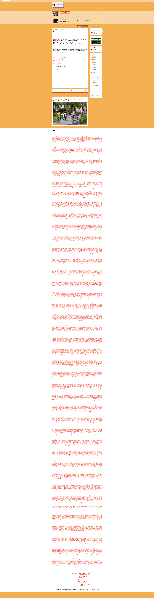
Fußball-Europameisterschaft (76, 260)
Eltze (100, 227)
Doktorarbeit (65, 214)
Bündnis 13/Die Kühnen (82, 188)
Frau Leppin (88, 252)
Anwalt (94, 149)
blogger (69, 177)
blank (91, 176)
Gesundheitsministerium (85, 272)
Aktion (78, 137)
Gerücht (98, 269)
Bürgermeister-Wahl (64, 192)
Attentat (64, 153)
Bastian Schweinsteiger (61, 162)
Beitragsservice (81, 165)
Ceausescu (84, 195)
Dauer (76, 206)
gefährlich (71, 264)
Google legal (96, 275)
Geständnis (96, 271)
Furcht (53, 260)
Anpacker (63, 148)
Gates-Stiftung (80, 262)
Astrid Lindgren (98, 152)
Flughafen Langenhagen (58, 249)
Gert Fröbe (91, 269)
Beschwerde (79, 170)
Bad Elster (77, 160)
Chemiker (82, 196)
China (99, 196)
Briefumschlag (72, 182)
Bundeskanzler (64, 186)
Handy (70, 284)
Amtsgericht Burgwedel (81, 141)
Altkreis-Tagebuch (78, 140)
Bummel (64, 185)
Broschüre (89, 182)
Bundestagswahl (70, 187)
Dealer (56, 207)
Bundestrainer (81, 187)
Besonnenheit (96, 170)
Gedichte (91, 263)
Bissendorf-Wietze (81, 176)
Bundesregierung (86, 186)
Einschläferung (95, 225)
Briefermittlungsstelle (99, 181)
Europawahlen (71, 236)
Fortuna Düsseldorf (59, 250)
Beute (73, 173)
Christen (78, 197)
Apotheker (53, 151)
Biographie (53, 176)
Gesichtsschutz (82, 271)
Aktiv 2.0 (93, 137)
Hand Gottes (77, 283)
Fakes (77, 239)
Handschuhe (54, 284)
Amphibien (62, 141)
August (94, 80)
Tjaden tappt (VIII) (95, 91)
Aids (60, 137)
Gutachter (92, 280)
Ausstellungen (83, 158)
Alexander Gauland (76, 138)
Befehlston (100, 163)
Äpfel (89, 150)
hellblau (65, 292)
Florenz (79, 248)
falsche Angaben (88, 239)
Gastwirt (77, 262)
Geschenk (82, 270)
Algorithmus (89, 138)
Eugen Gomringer (71, 235)
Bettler (68, 173)
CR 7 (56, 205)
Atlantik (56, 153)
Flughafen (53, 249)
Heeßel (79, 288)
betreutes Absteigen (64, 172)
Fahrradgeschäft (76, 238)
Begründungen (91, 164)
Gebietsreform (87, 262)
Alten (68, 139)
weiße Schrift (79, 59)
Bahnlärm (97, 160)
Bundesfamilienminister (76, 185)
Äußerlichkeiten (67, 158)
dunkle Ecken (100, 218)
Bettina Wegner (61, 173)
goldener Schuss (81, 275)
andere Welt (91, 142)
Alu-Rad (101, 140)
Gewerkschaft (81, 273)
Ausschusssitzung (54, 158)
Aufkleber (100, 153)
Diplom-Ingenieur (72, 213)
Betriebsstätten (90, 172)
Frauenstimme (65, 253)
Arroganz (60, 152)
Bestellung (82, 171)
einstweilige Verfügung (65, 226)
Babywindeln (54, 160)
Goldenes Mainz (86, 275)
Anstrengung (94, 148)
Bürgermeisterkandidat (71, 192)
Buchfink (53, 184)
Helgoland (62, 292)
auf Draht (79, 153)
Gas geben (57, 262)
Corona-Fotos (93, 202)
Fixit (90, 247)
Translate (95, 33)
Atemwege (53, 153)
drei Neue (92, 216)
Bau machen (76, 162)
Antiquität (67, 149)
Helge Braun (59, 292)
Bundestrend (85, 187)
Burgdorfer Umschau (57, 191)
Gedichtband (87, 263)
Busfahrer (70, 193)
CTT (61, 205)
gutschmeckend (82, 281)
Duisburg (79, 218)
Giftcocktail (97, 273)
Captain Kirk (81, 194)
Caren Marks (85, 194)
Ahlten (101, 136)
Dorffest (84, 215)
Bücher (82, 183)
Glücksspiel (56, 275)
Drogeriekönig (57, 218)
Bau (74, 162)
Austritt (89, 158)
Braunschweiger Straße (71, 181)
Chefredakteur (77, 196)
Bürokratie (63, 193)
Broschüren (92, 182)
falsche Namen (98, 239)
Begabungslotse (61, 164)
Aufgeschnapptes (92, 153)
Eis (96, 226)
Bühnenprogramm (54, 185)
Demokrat (68, 207)
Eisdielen (53, 227)
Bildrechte (64, 175)
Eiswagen (65, 227)
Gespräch (90, 271)
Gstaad (69, 280)
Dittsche (97, 213)
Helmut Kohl (94, 292)
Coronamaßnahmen (55, 204)
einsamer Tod (84, 225)
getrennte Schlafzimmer (58, 273)
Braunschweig (66, 181)
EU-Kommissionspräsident (65, 235)
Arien (88, 151)
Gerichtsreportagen (81, 269)
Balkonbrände (59, 161)
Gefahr (59, 264)
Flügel (101, 248)
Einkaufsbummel (72, 224)
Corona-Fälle (88, 202)
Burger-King (83, 191)
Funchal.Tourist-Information (59, 259)
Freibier (86, 253)
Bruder (63, 183)
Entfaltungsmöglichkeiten (58, 229)
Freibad (84, 253)
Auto (58, 159)
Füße (58, 261)
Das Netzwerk (60, 206)
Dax (99, 206)
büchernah (92, 183)
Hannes (75, 284)
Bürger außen (71, 191)
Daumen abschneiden (91, 206)
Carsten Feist (100, 194)
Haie (75, 282)
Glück (101, 274)
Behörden (56, 165)
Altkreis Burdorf (58, 140)
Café (68, 194)
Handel (97, 283)
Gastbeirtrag (65, 262)
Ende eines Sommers (66, 228)
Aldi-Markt (72, 138)
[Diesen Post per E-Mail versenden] (61, 57)
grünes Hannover (54, 280)
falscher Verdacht (80, 240)
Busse (86, 193)
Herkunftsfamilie (93, 293)
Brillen (80, 182)
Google (93, 275)
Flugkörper (64, 249)
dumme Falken (83, 218)
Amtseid (65, 141)
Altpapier (90, 140)
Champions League (55, 196)
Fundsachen (70, 259)
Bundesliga (74, 186)
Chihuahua (96, 196)
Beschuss (76, 170)
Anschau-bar (55, 97)
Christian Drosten (86, 197)
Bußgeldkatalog (96, 193)
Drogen (82, 217)
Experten (73, 237)
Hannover (78, 284)
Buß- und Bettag (82, 193)
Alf (79, 138)
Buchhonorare (84, 184)
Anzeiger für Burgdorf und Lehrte (83, 150)
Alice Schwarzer (93, 138)
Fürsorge (55, 260)
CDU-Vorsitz (81, 195)
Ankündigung (54, 147)
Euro (75, 235)
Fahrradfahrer (72, 238)
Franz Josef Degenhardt (61, 252)
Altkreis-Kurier (73, 140)
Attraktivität (70, 153)
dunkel (94, 218)
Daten (66, 206)
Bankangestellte (75, 161)
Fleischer (96, 247)
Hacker (61, 282)
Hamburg (86, 282)
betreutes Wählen (76, 172)
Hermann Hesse (97, 293)
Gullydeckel (71, 280)
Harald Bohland (83, 286)
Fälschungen (89, 240)
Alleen (97, 138)
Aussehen (58, 158)
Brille (78, 182)
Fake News (60, 239)
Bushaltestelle (77, 193)
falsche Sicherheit (56, 240)
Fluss (75, 249)
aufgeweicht (97, 153)
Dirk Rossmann (77, 213)
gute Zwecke (54, 281)
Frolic (56, 258)
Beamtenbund (77, 163)
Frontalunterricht (66, 258)
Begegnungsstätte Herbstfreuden (73, 164)
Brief (89, 181)
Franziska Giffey (83, 252)
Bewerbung (91, 173)
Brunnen (68, 183)
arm (89, 151)
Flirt (72, 248)
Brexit (88, 181)
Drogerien (61, 218)
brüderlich (65, 183)
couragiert (90, 204)
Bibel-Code (55, 174)
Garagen (94, 261)
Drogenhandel (91, 217)
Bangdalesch (69, 161)
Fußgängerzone (69, 261)
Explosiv (78, 237)
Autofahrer (71, 159)
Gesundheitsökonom (92, 272)
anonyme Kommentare (98, 147)
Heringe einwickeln (85, 293)
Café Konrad (70, 194)
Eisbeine (98, 226)
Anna (60, 147)
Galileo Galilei (91, 261)
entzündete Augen (87, 230)
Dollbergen (74, 214)
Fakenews (75, 239)
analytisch (78, 142)
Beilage (72, 165)
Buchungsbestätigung (94, 184)
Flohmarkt (76, 248)
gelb (63, 59)
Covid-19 (98, 204)
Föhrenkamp (82, 249)
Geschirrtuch (54, 271)
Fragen (84, 250)
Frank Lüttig (98, 250)
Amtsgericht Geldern (88, 141)
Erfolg (68, 231)
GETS (63, 273)
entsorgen (60, 230)
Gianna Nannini (93, 273)
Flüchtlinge (84, 248)
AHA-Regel (98, 136)
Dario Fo (99, 205)
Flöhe (73, 248)
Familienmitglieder (64, 241)
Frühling (80, 258)
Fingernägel (60, 247)
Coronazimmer (63, 204)
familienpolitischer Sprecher (75, 241)
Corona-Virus (94, 203)
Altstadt (93, 140)
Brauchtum (56, 181)
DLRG (56, 214)
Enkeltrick (93, 228)
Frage (82, 250)
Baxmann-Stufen (99, 162)
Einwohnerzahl (94, 226)
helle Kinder (71, 292)
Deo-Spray (100, 207)
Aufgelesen (83, 153)
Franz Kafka (73, 252)
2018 (93, 66)
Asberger (84, 152)
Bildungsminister (80, 175)
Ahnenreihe (53, 137)
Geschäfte (60, 270)
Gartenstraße (54, 262)
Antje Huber (80, 149)
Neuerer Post (56, 90)
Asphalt (91, 152)
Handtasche (57, 284)
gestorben (100, 271)
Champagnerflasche (99, 195)
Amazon (53, 141)
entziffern (79, 230)
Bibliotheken (59, 174)
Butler (58, 194)
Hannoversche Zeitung (66, 285)
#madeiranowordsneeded (60, 131)
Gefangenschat (75, 264)
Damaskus (69, 205)
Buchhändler (61, 184)
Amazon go (57, 141)
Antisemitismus (71, 149)
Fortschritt (97, 249)
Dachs (63, 205)
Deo (93, 207)
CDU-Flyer (73, 195)
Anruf (66, 148)
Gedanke (78, 263)
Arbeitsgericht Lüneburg (66, 151)
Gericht (75, 269)
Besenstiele (85, 170)
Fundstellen (77, 259)
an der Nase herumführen (67, 142)
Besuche (100, 171)
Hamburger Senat (58, 283)
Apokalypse (91, 150)
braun (58, 181)
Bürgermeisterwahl (77, 192)
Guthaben (78, 281)
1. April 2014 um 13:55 (63, 66)
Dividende (99, 213)
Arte (62, 152)
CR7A (58, 205)
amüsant (62, 142)
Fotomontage (74, 250)
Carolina (96, 194)
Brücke (60, 183)
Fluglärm (67, 249)
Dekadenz (62, 207)
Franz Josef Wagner (68, 252)
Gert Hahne (95, 269)
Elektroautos (82, 227)
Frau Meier (91, 252)
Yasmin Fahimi (58, 60)
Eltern (95, 227)
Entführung (72, 229)
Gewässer (68, 273)
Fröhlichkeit (53, 258)
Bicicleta (62, 174)
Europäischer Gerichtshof (90, 235)
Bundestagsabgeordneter (63, 187)
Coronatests (59, 204)
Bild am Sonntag (88, 174)
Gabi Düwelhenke (84, 261)
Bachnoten (60, 160)
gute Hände (96, 280)
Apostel (95, 150)
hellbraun (68, 292)
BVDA (60, 194)
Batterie (67, 162)
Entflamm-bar (68, 229)
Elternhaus (97, 227)
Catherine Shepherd (63, 195)
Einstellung (60, 226)
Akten (72, 137)
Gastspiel (74, 262)
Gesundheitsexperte (66, 272)
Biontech (59, 176)
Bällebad (64, 161)
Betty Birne (71, 173)
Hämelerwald (71, 283)
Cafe (66, 194)
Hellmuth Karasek (76, 292)
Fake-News (71, 239)
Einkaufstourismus (99, 224)
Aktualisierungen (97, 137)
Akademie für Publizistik (64, 137)
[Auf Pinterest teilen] (66, 57)
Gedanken (81, 263)
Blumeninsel (87, 177)
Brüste (70, 183)
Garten (97, 261)
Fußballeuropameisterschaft (92, 260)
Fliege (56, 248)
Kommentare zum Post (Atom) (72, 94)
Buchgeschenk (57, 184)
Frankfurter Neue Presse (94, 251)
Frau (86, 252)
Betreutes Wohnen (81, 172)
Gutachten (89, 280)
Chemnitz (85, 196)
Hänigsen (72, 284)
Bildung (72, 175)
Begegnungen (66, 164)
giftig (56, 274)
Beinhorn (77, 165)
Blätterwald (94, 176)
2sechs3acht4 (92, 131)
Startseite (70, 90)
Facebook (81, 237)
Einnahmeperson (67, 225)
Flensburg (53, 248)
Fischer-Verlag (83, 247)
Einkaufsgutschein (84, 224)
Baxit (96, 162)
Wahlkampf (75, 59)
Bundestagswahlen (75, 187)
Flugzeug (70, 249)
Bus (65, 193)
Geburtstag (68, 263)
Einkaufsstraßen (94, 224)
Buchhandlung (66, 184)
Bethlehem (57, 172)
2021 (93, 61)
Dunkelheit (96, 218)
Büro (57, 193)
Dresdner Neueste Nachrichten (56, 217)
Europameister (59, 236)
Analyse (76, 142)
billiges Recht (98, 175)
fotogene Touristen (67, 250)
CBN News (67, 195)
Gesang (57, 270)
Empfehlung (53, 228)
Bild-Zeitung (98, 174)
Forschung (93, 249)
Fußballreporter (100, 260)
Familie (92, 240)
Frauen (98, 252)
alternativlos (100, 139)
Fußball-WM (86, 260)
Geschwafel (72, 271)
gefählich (56, 264)
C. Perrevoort (64, 194)
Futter (73, 261)
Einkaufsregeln (90, 224)
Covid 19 (95, 204)
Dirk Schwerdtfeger (81, 213)
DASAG (64, 206)
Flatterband (93, 247)
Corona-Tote (89, 203)
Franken (78, 251)
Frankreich (100, 251)
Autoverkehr (86, 159)
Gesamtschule (54, 270)
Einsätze (91, 225)
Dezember (95, 74)
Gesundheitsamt (61, 272)
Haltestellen (80, 282)
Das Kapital (53, 206)
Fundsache (66, 259)
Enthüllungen (80, 229)
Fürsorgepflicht (59, 260)
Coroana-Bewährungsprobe (56, 202)
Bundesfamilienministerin (83, 185)
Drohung (64, 218)
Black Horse (85, 176)
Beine (74, 165)
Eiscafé (101, 226)
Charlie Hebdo (65, 196)
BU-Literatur (77, 183)
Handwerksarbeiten (65, 284)
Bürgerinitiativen (54, 192)
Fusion (62, 260)
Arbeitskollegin (72, 151)
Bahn (90, 160)
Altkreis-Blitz (68, 140)
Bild (84, 174)
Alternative (83, 139)
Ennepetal (96, 228)
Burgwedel (95, 192)
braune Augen (62, 181)
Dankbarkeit (89, 205)
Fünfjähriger (81, 259)
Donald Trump (88, 214)
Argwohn (85, 151)
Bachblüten (57, 160)
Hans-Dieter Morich (90, 285)
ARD (81, 151)
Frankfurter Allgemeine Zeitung (87, 251)
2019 (93, 64)
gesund (53, 272)
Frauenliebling (60, 253)
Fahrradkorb (93, 238)
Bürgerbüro (92, 191)
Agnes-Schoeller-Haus (93, 136)
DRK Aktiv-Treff (78, 217)
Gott (101, 275)
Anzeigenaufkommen (55, 150)
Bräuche (53, 181)
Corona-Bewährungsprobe (68, 202)
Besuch (98, 171)
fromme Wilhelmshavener (60, 258)
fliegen (58, 248)
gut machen (85, 280)
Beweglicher (82, 173)
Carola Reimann (92, 194)
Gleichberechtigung (86, 274)
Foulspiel (80, 250)
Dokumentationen (70, 214)
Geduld (97, 263)
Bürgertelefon (91, 192)
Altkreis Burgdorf (64, 140)
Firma (67, 247)
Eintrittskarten (77, 226)
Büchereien (88, 183)
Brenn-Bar (85, 181)
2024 (93, 56)
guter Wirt (60, 281)
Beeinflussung (97, 163)
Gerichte (77, 269)
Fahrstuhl (100, 238)
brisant (86, 182)
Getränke (53, 273)
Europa (77, 235)
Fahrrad (65, 238)
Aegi (71, 136)
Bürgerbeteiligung (88, 191)
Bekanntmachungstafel (91, 165)
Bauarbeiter (80, 162)
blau (56, 59)
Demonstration (83, 207)
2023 (93, 57)
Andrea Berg (100, 142)
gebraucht (92, 262)
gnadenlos (70, 275)
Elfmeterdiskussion (91, 227)
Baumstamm (93, 162)
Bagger (88, 160)
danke (92, 205)
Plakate (65, 59)
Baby (97, 159)
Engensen (81, 228)
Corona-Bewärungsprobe (77, 202)
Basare (94, 161)
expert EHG (70, 237)
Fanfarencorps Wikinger (83, 241)
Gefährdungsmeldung (63, 264)
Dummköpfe (90, 218)
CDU (70, 195)
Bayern (59, 163)
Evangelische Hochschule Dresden (87, 236)
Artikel (64, 152)
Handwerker (61, 284)
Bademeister (81, 160)
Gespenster (86, 271)
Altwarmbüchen (96, 140)
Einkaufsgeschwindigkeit (78, 224)
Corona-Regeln (80, 203)
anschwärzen (77, 148)
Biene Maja (68, 174)
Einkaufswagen (54, 225)
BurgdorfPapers (64, 191)
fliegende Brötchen (61, 248)
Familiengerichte (58, 241)
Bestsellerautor (94, 171)
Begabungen (57, 164)
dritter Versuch (74, 217)
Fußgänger (60, 261)
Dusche (76, 219)
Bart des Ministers (89, 161)
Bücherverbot (100, 183)
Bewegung (85, 173)
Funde (64, 259)
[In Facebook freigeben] (64, 57)
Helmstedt (90, 292)
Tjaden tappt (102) (65, 19)
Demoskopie (88, 207)
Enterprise (53, 229)
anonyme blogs (86, 147)
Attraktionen (67, 153)
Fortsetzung (100, 249)
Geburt (62, 263)
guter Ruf (57, 281)
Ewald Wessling (58, 237)
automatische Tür (76, 159)
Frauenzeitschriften (69, 253)
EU (61, 235)
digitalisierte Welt (60, 213)
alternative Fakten (87, 139)
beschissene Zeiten (62, 170)
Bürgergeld (96, 191)
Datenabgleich (69, 206)
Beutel (76, 173)
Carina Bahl (88, 194)
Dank (87, 205)
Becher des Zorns (88, 163)
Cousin (93, 204)
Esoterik (57, 235)
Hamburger (90, 282)
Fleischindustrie (100, 247)
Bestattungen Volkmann (64, 171)
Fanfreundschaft (89, 241)
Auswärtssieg (95, 158)
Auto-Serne (65, 159)
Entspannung (64, 230)
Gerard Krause (54, 269)
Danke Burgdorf (95, 205)
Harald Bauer (79, 286)
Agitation (89, 136)
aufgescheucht (87, 153)
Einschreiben (54, 226)
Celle (87, 195)
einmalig (63, 225)
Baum (83, 162)
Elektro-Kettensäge (77, 227)
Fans (92, 241)
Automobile (80, 159)
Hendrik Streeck (58, 293)
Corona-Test (85, 203)
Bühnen (101, 184)
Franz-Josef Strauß (77, 252)
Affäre (77, 136)
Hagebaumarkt (70, 282)
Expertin (76, 237)
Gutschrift (86, 281)
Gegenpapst (97, 264)
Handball (85, 283)
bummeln (68, 185)
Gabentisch (79, 261)
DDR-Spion (53, 207)
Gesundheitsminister (72, 272)
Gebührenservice (58, 263)
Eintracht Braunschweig (72, 226)
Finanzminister (54, 247)
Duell (77, 218)
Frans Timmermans (54, 252)
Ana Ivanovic (73, 142)
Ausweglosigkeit (100, 158)
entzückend (82, 230)
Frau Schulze (95, 252)
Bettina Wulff (65, 173)
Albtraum (67, 138)
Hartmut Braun (93, 286)
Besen (83, 170)
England (85, 228)
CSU (59, 205)
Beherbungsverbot (99, 164)
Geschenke (85, 270)
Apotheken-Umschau (99, 150)
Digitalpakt (68, 213)
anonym (76, 147)
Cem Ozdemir (94, 195)
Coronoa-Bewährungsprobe (69, 204)
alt (58, 139)
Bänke (79, 161)
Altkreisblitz (83, 140)
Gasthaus (68, 262)
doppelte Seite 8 (76, 215)
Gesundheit (56, 272)
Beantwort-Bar (81, 163)
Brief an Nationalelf (93, 181)
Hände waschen (93, 283)
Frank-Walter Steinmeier (73, 251)
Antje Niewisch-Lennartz (86, 149)
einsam (81, 225)
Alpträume (56, 139)
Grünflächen (59, 280)
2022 (93, 59)
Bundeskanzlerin (70, 186)
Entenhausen (100, 228)
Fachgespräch (86, 237)
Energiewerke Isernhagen (73, 228)
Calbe (76, 194)
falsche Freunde (93, 239)
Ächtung (55, 136)
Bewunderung (95, 173)
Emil (101, 227)
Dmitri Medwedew (61, 214)
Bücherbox (85, 183)
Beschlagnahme (68, 170)
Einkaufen (68, 224)
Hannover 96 (82, 284)
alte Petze (65, 139)
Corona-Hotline (97, 202)
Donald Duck (84, 214)
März (94, 93)
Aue (73, 153)
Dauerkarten (83, 206)
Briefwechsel (76, 182)
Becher (84, 163)
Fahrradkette (89, 238)
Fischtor (86, 247)
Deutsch (70, 208)
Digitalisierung (64, 213)
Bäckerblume (67, 160)
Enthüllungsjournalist (85, 229)
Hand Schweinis (82, 283)
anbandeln (84, 142)
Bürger (68, 191)
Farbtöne (100, 241)
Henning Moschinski (64, 293)
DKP (54, 214)
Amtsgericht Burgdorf (74, 141)
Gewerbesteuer (77, 273)
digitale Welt (55, 213)
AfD (75, 136)
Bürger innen (76, 191)
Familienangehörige (99, 240)
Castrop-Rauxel (58, 195)
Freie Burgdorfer (93, 253)
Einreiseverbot (78, 225)
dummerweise (87, 218)
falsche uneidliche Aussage (63, 240)
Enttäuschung (69, 230)
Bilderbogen (54, 175)
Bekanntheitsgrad (85, 165)
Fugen (87, 258)
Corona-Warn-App (99, 203)
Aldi (70, 138)
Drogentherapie (96, 217)
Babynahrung (100, 159)
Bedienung (92, 163)
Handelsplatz (100, 283)
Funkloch (90, 259)
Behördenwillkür (65, 165)
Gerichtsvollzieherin (87, 269)
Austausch (86, 158)
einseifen (57, 226)
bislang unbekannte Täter (66, 176)
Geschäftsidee (74, 270)
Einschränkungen (99, 225)
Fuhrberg (89, 258)
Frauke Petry (80, 253)
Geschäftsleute (78, 270)
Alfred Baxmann (85, 138)
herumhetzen (55, 294)
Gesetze (79, 271)
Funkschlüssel (97, 259)
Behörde (53, 165)
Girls (64, 274)
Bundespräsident (79, 186)
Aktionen (80, 137)
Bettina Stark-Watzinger (55, 173)
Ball (62, 161)
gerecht (61, 269)
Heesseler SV (82, 288)
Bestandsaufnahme (58, 171)
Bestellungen (86, 171)
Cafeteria (74, 194)
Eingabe (53, 224)
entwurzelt (75, 230)
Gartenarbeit (100, 261)
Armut (56, 152)
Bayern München (63, 163)
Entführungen (76, 229)
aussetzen (75, 158)
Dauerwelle (86, 206)
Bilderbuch (58, 175)
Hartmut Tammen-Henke (98, 286)
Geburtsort (64, 263)
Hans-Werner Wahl (68, 286)
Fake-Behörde (68, 239)
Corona (61, 202)
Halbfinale (77, 282)
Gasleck (60, 262)
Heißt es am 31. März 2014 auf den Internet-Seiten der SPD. (62, 39)
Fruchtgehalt (77, 258)
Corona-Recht (76, 203)
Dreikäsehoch (96, 216)
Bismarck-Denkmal (72, 176)
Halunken (83, 282)
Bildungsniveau (85, 175)
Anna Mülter (62, 147)
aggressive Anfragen (84, 136)
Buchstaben (88, 184)
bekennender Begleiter (98, 165)
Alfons (81, 138)
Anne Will (73, 147)
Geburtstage (71, 263)
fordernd (87, 249)
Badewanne (84, 160)
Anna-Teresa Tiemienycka (68, 147)
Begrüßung (94, 164)
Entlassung (91, 229)
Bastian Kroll (97, 161)
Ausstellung (79, 158)
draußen (74, 216)
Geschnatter (68, 271)
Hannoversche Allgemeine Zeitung (91, 284)
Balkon (56, 161)
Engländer (88, 228)
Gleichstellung (92, 274)
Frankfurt (80, 251)
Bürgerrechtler (86, 192)
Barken (86, 161)
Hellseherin (80, 292)
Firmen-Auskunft (76, 247)
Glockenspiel (95, 274)
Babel (95, 159)
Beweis (89, 173)
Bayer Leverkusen (54, 163)
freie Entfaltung (98, 253)
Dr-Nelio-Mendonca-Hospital (58, 216)
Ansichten (80, 148)
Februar (95, 95)
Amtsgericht (69, 141)
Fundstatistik (74, 259)
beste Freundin (78, 171)
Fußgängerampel (64, 261)
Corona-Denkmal (84, 202)
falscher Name (75, 240)
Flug (91, 248)
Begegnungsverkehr (81, 164)
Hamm (74, 283)
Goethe (73, 275)
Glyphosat (67, 275)
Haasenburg (58, 282)
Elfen (87, 227)
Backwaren (74, 160)
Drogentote (53, 218)
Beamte (73, 163)
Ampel (60, 141)
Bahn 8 (92, 160)
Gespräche (93, 271)
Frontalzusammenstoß (72, 258)
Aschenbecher (87, 152)
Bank (72, 161)
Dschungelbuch (74, 218)
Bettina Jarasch (100, 172)
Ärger (83, 151)
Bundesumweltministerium (90, 187)
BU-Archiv (74, 183)
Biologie (56, 176)
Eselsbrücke (53, 235)
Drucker (70, 218)
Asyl (101, 152)
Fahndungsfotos (99, 237)
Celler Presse (90, 195)
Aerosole (73, 136)
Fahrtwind (53, 239)
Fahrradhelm (85, 238)
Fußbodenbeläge (54, 261)
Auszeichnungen (54, 159)
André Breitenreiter (95, 142)
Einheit (63, 224)
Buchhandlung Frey (71, 184)
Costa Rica (83, 204)
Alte (59, 139)
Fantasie (95, 241)
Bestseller (90, 171)
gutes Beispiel (71, 281)
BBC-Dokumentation (69, 163)
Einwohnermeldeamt (89, 226)
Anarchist (81, 142)
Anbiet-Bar (87, 142)
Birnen (61, 176)
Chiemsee (93, 196)
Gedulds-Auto (100, 263)
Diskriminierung (90, 213)
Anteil (53, 149)
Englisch (91, 228)
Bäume (88, 162)
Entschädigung (95, 229)
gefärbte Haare (83, 264)
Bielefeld (65, 174)
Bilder (101, 174)
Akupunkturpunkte (59, 138)
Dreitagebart (100, 216)
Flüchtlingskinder (88, 248)
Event (101, 236)
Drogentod (100, 217)
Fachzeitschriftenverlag (91, 237)
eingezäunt (60, 224)
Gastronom (71, 262)
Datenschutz (73, 206)
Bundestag (57, 187)
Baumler (91, 162)
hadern (64, 282)
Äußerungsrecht (71, 158)
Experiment (67, 237)
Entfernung (64, 229)
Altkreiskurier (87, 140)
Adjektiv (62, 136)
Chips (101, 196)
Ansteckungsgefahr (89, 148)
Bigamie (82, 174)
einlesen (61, 225)
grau (75, 276)
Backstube (71, 160)
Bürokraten (59, 193)
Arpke (58, 152)
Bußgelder (91, 193)
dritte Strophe (69, 217)
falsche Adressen (82, 239)
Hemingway (98, 292)
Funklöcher (93, 259)
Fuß (64, 260)
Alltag (99, 138)
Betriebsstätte (86, 172)
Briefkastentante (67, 182)
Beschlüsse (73, 170)
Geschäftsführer (69, 270)
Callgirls (78, 194)
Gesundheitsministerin (79, 272)
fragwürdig (87, 250)
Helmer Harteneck (86, 292)
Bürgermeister (59, 192)
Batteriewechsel (71, 162)
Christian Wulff (58, 198)
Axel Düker (90, 159)
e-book (96, 219)
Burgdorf (95, 188)
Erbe (97, 230)
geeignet (53, 264)
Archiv (79, 151)
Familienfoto (53, 241)
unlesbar (70, 59)
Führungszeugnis (99, 258)
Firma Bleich (70, 247)
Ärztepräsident (75, 152)
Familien (95, 240)
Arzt (70, 152)
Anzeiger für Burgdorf (74, 150)
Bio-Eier (101, 175)
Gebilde (90, 262)
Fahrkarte (56, 238)
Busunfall (100, 193)
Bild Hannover (93, 174)
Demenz (65, 207)
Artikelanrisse (67, 152)
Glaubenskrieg (81, 274)
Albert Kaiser (64, 138)
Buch (80, 183)
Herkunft (89, 293)
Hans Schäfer (86, 285)
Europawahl (60, 59)
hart (90, 286)
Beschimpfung (54, 170)
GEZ (84, 273)
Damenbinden (73, 205)
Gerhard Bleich (64, 269)
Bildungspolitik (89, 175)
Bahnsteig (53, 161)
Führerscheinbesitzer (94, 258)
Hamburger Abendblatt (95, 282)
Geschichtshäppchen (99, 270)
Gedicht (84, 263)
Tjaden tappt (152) (65, 12)
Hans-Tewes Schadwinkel (62, 286)
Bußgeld (88, 193)
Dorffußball (86, 215)
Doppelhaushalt (65, 215)
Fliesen (70, 248)
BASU (65, 162)
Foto (63, 250)
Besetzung (89, 170)
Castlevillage (54, 195)
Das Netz (57, 206)
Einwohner (84, 226)
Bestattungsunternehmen (72, 171)
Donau (97, 214)
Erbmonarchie (100, 230)
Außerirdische (62, 158)
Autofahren (68, 159)
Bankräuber (81, 161)
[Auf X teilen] (63, 57)
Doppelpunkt (69, 215)
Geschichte (89, 270)
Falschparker (85, 240)
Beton (60, 172)
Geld (89, 265)
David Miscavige (97, 206)
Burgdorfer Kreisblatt (94, 189)
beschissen (57, 170)
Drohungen (67, 218)
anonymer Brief (59, 148)
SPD (68, 59)
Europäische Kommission (82, 235)
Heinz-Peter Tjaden (87, 291)
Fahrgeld (53, 238)
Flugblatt (99, 248)
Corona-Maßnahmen (63, 203)
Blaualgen (98, 176)
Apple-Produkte (59, 151)
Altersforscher (54, 140)
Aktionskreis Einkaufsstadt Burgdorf (87, 137)
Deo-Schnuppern (96, 207)
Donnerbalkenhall (54, 215)
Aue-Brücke (76, 153)
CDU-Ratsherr (77, 195)
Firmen (73, 247)
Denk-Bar (91, 207)
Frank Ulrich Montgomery (58, 251)
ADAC (58, 136)
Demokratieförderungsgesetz (77, 207)
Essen (59, 235)
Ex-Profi (64, 237)
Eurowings (74, 236)
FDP (79, 242)
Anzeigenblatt (65, 150)
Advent (70, 136)
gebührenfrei (54, 263)
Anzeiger (69, 150)
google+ (99, 275)
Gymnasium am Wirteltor (94, 281)
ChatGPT (71, 196)
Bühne (98, 184)
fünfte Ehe (84, 259)
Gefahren (68, 264)
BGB (101, 173)
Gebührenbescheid (99, 262)
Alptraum (53, 139)
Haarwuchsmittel (54, 282)
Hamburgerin (68, 283)
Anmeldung (57, 147)
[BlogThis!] (62, 57)
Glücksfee (53, 275)
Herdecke (81, 293)
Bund (71, 185)
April (94, 83)
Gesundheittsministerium (98, 272)
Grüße (64, 280)
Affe (79, 136)
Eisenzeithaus (57, 227)
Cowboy (54, 205)
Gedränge (94, 263)
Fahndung (95, 237)
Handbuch (88, 283)
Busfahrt (73, 193)
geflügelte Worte (87, 264)
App (55, 151)
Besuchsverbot (54, 172)
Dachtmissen (65, 205)
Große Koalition (88, 277)
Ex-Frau (62, 237)
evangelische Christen (79, 236)
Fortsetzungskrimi (54, 250)
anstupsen (98, 148)
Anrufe (68, 148)
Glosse (99, 274)
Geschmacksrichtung (63, 271)
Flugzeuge (73, 249)
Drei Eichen (89, 216)
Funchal (53, 259)
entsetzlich (56, 230)
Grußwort (66, 280)
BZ (61, 194)
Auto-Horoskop (61, 159)
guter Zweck (64, 281)
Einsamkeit (88, 225)
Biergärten (79, 174)
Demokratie (71, 207)
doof (57, 215)
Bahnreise (100, 160)
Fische (80, 247)
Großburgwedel (76, 277)
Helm (83, 292)
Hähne (73, 282)
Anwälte (96, 149)
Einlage (58, 225)
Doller (77, 214)
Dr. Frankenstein (64, 216)
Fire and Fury (65, 247)
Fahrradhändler (81, 238)
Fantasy (98, 241)
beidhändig (69, 165)
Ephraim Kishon (93, 230)
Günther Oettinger (81, 280)
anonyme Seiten (54, 148)
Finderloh (57, 247)
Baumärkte (85, 162)
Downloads (93, 215)
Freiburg (89, 253)
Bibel (53, 174)
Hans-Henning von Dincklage (98, 285)
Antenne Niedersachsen (57, 149)
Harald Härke (87, 286)
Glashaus (77, 274)
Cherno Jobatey (89, 196)
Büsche (68, 193)
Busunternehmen (54, 194)
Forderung (90, 249)
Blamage (88, 176)
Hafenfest (66, 282)
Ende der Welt (61, 228)
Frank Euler (95, 250)
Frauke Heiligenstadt (75, 253)
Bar (84, 161)
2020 (93, 62)
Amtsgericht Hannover (94, 141)
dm (58, 214)
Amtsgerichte (59, 142)
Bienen (72, 174)
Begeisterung (86, 164)
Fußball (66, 260)
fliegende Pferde (67, 248)
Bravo (75, 181)
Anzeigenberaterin (60, 150)
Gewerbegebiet (72, 273)
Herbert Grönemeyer (75, 293)
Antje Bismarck (76, 149)
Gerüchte (100, 269)
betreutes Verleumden (70, 172)
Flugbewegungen (95, 248)
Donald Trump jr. (93, 214)
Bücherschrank (96, 183)
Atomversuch (60, 153)
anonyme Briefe (91, 147)
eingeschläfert (57, 224)
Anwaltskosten (100, 149)
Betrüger (96, 172)
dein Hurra (59, 207)
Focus (79, 249)
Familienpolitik (69, 241)
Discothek (86, 213)
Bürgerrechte (82, 192)
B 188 (93, 159)
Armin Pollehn (97, 151)
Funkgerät (87, 259)
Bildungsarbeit (76, 175)
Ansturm (101, 148)
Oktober (95, 77)
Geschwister (75, 271)
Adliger (64, 136)
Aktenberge (75, 137)
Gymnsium (99, 281)
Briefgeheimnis (54, 182)
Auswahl (92, 158)
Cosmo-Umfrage (80, 204)
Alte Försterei (62, 139)
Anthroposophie (63, 149)
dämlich (76, 205)
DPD (95, 215)
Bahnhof (94, 160)
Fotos (77, 250)
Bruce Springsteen (56, 183)
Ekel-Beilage (69, 227)
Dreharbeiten (82, 216)
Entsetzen (53, 230)
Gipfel (63, 274)
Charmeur (68, 196)
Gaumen (83, 262)
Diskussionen (94, 213)
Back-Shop (64, 160)
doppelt (73, 215)
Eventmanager (54, 237)
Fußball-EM (69, 260)
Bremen (83, 181)
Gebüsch (75, 263)
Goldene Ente (76, 275)
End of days (57, 228)
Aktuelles (55, 138)
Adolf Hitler (66, 136)
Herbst (79, 293)
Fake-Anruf (64, 239)
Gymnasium (89, 281)
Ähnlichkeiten (57, 137)
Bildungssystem (93, 175)
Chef (73, 196)
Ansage (70, 148)
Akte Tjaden (69, 137)
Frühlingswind (84, 258)
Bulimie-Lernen (60, 185)
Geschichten (94, 270)
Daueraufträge (79, 206)
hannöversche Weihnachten (59, 285)
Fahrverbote (56, 239)
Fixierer (89, 247)
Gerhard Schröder (70, 269)
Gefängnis (79, 264)
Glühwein (64, 275)
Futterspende (76, 261)
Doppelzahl (80, 215)
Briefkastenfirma (62, 182)
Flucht (81, 248)
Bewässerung (78, 173)
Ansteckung (84, 148)
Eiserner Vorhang (61, 227)
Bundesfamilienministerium (92, 185)
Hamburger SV (64, 283)
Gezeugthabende (87, 273)
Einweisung (81, 226)
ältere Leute (80, 139)
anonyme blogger (81, 147)
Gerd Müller (58, 269)
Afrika (80, 136)
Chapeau (61, 196)
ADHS (60, 136)
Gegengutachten (93, 264)
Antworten (57, 69)
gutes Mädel (75, 281)
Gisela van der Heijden (72, 274)
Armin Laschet (92, 151)
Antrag (91, 149)
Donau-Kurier (100, 214)
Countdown (87, 204)
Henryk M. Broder (69, 293)
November (95, 75)
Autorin (83, 159)
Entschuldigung (100, 229)
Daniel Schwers (84, 205)
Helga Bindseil (54, 292)
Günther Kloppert (75, 280)
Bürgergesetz (100, 191)
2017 (93, 67)
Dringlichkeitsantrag (64, 217)
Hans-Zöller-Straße (73, 286)
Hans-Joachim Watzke (55, 286)
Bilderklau (61, 175)
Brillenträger (83, 182)
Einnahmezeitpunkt (72, 225)
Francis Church (91, 250)
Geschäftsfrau (64, 270)
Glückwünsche (60, 275)
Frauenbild (56, 253)
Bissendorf (76, 176)
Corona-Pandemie (70, 203)
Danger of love (79, 205)
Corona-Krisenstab (57, 203)
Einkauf (65, 224)
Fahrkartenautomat (60, 238)
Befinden (53, 164)
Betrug (94, 172)
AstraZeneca (94, 152)
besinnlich (92, 170)
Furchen (101, 259)
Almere (101, 138)
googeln (90, 275)
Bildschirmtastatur (68, 175)
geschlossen (58, 271)
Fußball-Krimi (81, 260)
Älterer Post (84, 90)
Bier (73, 174)
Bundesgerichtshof (99, 185)
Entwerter (72, 230)
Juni (94, 82)
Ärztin (81, 152)
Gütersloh (67, 281)
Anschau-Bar (73, 148)
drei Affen (85, 216)
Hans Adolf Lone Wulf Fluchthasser (75, 285)
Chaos (59, 196)
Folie (85, 249)
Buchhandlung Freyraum (78, 184)
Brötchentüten (98, 182)
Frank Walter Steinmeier (66, 251)
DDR (101, 206)
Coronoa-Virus (75, 204)
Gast (62, 262)
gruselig (62, 280)
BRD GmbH (78, 181)
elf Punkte (85, 227)
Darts (101, 205)
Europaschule (63, 236)
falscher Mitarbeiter (70, 240)
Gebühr (95, 262)
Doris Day (89, 215)
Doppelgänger (61, 215)
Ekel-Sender (72, 227)
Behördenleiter (60, 165)
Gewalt (65, 273)
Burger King (80, 191)
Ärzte (71, 152)
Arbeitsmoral (76, 151)
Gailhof (88, 261)
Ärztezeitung (78, 152)
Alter (77, 139)
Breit (80, 181)
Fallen (79, 239)
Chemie (80, 196)
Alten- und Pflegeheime (72, 139)
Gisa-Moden (67, 274)
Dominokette (80, 214)
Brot (94, 182)
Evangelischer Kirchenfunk (96, 236)
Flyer (77, 249)
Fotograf (71, 250)
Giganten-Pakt (60, 274)
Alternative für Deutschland (94, 139)
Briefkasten (58, 182)
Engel (79, 228)
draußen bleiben (78, 216)
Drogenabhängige (86, 217)
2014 (93, 72)
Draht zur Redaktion (70, 216)
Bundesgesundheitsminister (56, 186)
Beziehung (98, 173)
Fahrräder (68, 238)
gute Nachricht (100, 280)
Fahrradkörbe (97, 238)
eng (77, 228)
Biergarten (75, 174)
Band (66, 161)
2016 (93, 69)
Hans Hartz (82, 285)
